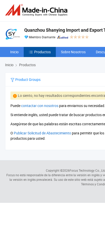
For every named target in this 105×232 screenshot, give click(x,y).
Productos (42, 51)
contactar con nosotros (39, 105)
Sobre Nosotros (73, 51)
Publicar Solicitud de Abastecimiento (42, 133)
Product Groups (28, 79)
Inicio (14, 51)
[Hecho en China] (37, 10)
